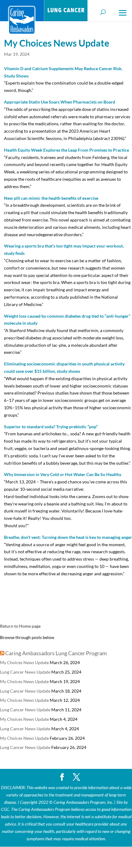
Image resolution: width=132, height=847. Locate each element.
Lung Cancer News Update (25, 672)
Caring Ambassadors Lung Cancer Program (56, 653)
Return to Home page (20, 626)
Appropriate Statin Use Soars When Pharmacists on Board (59, 101)
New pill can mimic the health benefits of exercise (51, 198)
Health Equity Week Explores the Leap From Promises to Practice (66, 150)
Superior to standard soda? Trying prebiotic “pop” (51, 426)
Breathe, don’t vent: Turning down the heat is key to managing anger (68, 537)
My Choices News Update (24, 662)
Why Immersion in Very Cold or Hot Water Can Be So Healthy (62, 474)
